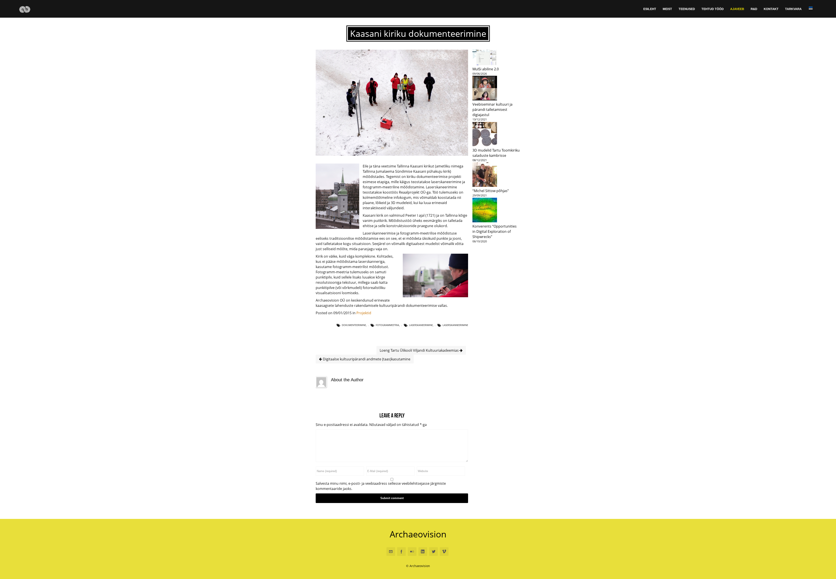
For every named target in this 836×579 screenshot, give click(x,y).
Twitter (433, 551)
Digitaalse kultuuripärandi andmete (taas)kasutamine (366, 359)
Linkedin (422, 551)
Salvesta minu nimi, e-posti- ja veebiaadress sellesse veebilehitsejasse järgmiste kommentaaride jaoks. (381, 486)
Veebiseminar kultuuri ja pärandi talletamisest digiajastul (492, 109)
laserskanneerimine (455, 325)
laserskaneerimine (421, 325)
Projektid (363, 313)
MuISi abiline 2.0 (485, 69)
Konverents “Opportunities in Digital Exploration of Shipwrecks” (494, 231)
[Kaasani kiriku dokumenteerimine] (392, 154)
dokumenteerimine (354, 325)
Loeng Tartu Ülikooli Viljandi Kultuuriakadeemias (420, 350)
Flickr (412, 551)
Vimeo (444, 551)
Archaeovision (418, 534)
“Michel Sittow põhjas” (490, 190)
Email (390, 551)
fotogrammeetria (387, 325)
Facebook (401, 551)
